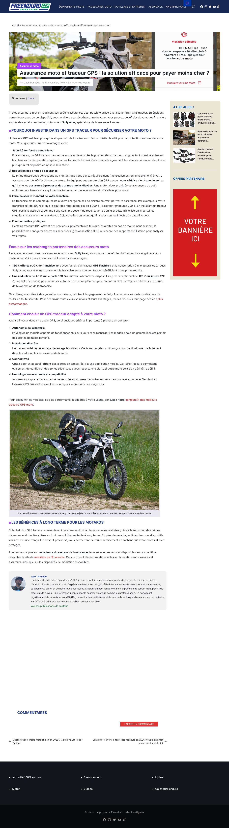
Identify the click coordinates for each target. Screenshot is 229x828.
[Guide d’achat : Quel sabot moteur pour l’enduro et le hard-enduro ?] (184, 155)
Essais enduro (92, 777)
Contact (89, 812)
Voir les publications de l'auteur (49, 606)
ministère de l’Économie (49, 557)
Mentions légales (135, 812)
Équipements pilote (71, 6)
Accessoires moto (100, 6)
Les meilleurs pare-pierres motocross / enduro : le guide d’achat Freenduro (207, 118)
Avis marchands (176, 6)
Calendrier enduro (166, 788)
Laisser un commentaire (139, 724)
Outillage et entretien (130, 6)
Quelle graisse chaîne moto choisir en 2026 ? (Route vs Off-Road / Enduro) (48, 741)
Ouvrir (31, 98)
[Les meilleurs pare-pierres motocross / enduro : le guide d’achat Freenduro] (184, 119)
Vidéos (88, 788)
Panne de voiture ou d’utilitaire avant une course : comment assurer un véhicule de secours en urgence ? (207, 136)
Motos (159, 777)
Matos (16, 788)
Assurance (156, 6)
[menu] (187, 3)
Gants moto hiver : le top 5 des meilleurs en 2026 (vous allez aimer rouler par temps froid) (128, 741)
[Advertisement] (87, 652)
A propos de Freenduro (109, 812)
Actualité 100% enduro (26, 777)
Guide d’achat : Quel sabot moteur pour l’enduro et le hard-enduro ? (205, 154)
